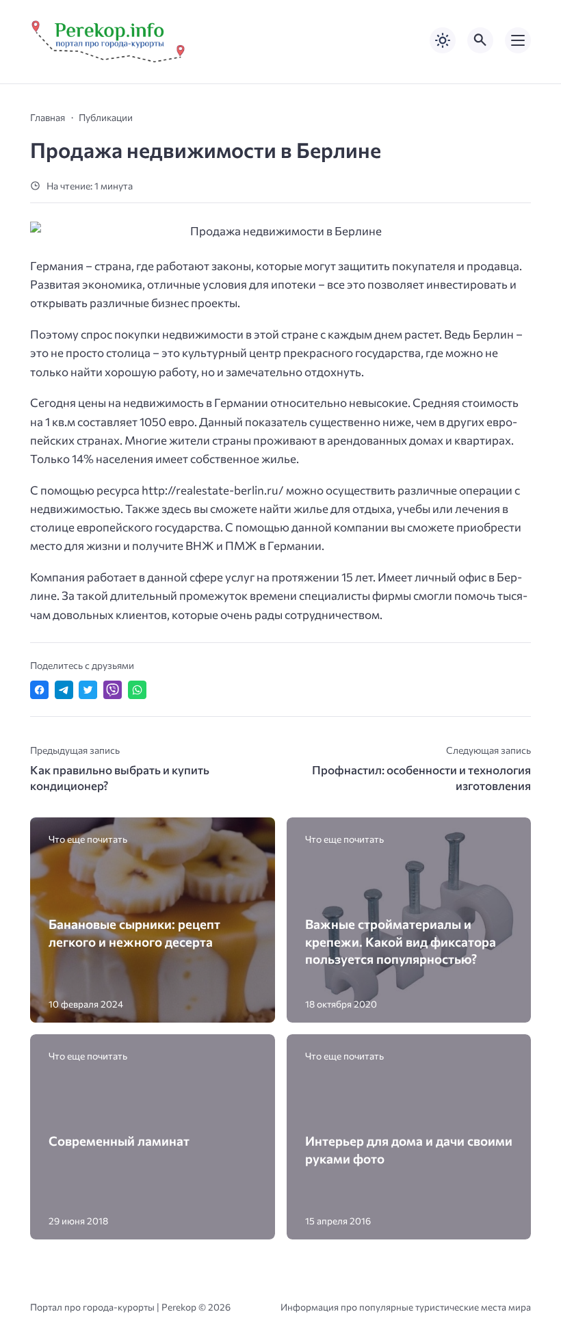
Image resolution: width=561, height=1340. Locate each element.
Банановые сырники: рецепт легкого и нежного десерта (134, 932)
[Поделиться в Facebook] (39, 690)
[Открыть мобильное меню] (518, 40)
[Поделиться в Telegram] (64, 690)
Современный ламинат (119, 1140)
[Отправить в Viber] (112, 690)
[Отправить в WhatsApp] (137, 690)
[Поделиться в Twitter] (88, 690)
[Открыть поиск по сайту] (480, 40)
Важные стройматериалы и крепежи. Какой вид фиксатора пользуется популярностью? (400, 941)
